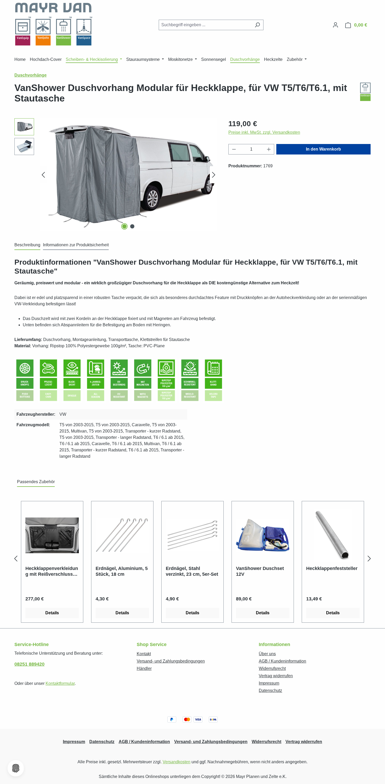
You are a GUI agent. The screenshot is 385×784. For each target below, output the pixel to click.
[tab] (27, 245)
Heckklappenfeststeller (332, 568)
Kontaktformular (60, 683)
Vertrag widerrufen (276, 676)
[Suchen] (257, 25)
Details (52, 613)
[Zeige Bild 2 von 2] (132, 226)
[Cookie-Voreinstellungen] (16, 768)
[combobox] (205, 25)
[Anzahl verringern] (233, 149)
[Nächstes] (214, 174)
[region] (116, 174)
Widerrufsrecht (272, 668)
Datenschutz (270, 690)
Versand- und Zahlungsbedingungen (171, 661)
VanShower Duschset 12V (260, 571)
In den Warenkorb (323, 149)
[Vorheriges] (43, 174)
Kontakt (144, 654)
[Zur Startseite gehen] (53, 24)
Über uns (267, 654)
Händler (144, 668)
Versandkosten (176, 762)
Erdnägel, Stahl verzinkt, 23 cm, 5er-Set (192, 571)
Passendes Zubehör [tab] (36, 481)
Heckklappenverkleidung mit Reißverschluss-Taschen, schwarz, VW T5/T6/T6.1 (51, 571)
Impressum (269, 683)
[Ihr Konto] (335, 25)
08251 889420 (29, 664)
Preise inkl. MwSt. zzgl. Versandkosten (264, 132)
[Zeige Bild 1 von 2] (124, 226)
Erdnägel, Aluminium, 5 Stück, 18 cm (122, 571)
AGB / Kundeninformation (282, 661)
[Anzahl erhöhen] (268, 149)
